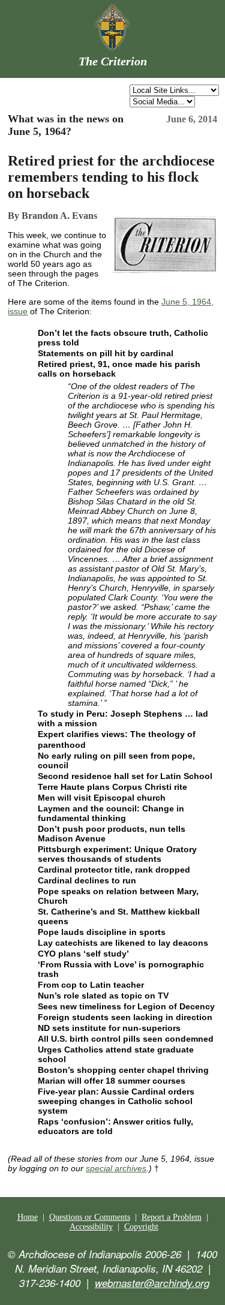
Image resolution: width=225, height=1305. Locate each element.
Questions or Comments (89, 1217)
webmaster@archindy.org (152, 1283)
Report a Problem (172, 1217)
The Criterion (113, 61)
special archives (116, 1168)
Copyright (141, 1226)
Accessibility (91, 1226)
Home (27, 1217)
